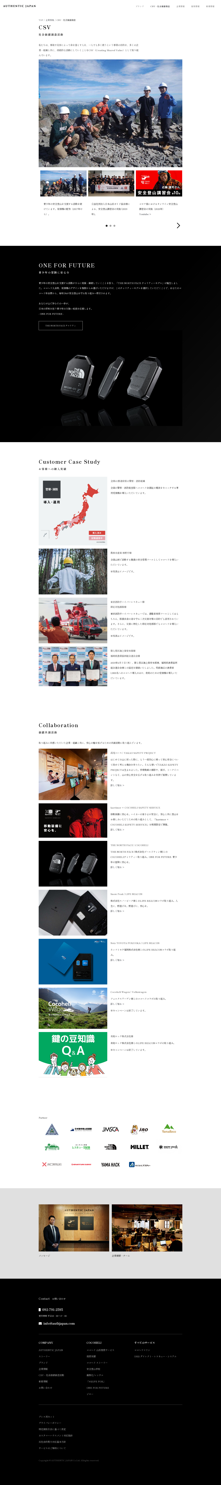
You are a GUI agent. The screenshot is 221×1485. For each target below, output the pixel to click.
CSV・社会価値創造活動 (51, 1375)
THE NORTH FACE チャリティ (60, 325)
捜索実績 (91, 1356)
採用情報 (195, 6)
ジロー (90, 1394)
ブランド (140, 6)
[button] (178, 226)
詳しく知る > (117, 785)
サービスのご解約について (52, 1448)
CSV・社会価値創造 (160, 6)
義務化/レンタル (95, 1375)
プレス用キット (47, 1416)
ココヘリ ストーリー (97, 1362)
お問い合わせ (45, 1387)
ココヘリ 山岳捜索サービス (100, 1350)
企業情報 (180, 6)
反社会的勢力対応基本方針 (52, 1441)
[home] (19, 6)
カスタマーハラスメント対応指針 (56, 1435)
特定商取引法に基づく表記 (52, 1429)
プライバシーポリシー (50, 1422)
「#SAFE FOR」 (96, 1381)
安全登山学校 (93, 1369)
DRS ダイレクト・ (155, 1356)
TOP (41, 20)
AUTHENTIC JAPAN (51, 1350)
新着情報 (210, 6)
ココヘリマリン (142, 1350)
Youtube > (145, 214)
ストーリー (44, 1356)
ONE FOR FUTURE (98, 1387)
